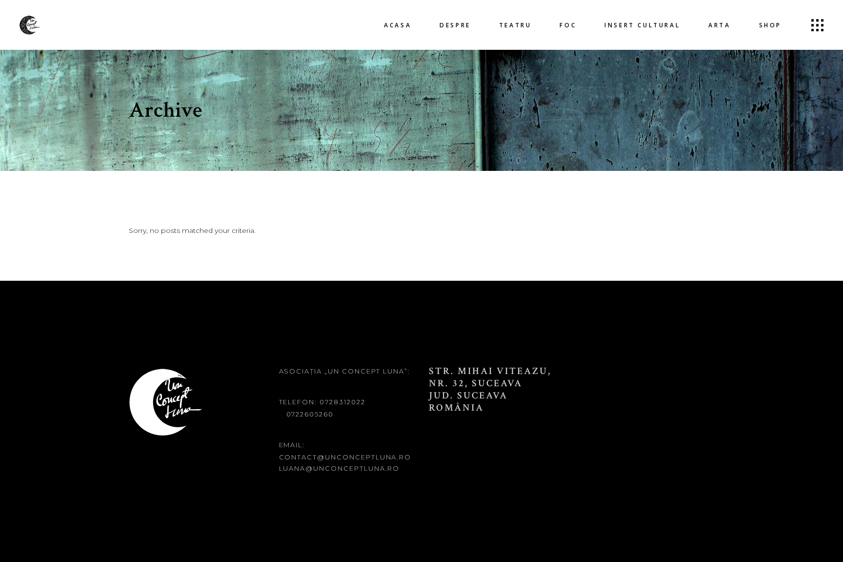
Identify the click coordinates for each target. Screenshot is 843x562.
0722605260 (310, 414)
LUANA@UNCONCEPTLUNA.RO (339, 468)
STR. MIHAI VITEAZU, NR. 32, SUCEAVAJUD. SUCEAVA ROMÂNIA (490, 389)
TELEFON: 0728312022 (322, 402)
